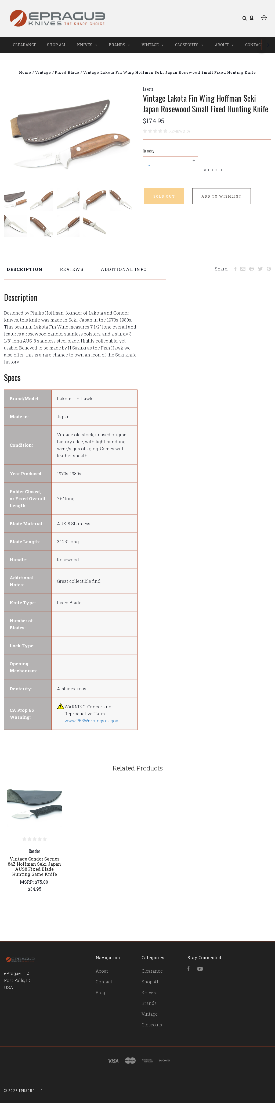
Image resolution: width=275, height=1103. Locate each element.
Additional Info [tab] (124, 269)
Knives (85, 44)
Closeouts (187, 44)
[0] (264, 17)
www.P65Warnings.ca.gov (91, 720)
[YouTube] (200, 969)
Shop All (56, 44)
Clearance (24, 44)
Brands (117, 44)
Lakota (148, 89)
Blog (100, 992)
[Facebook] (188, 969)
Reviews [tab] (72, 269)
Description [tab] (25, 269)
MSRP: (27, 882)
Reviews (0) (179, 131)
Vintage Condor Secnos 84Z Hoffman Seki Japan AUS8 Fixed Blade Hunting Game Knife (34, 866)
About (222, 44)
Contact (254, 44)
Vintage (151, 44)
